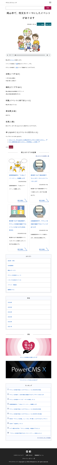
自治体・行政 (48, 24)
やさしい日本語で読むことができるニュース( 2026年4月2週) (25, 409)
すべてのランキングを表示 (44, 437)
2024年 (10, 312)
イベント (12, 60)
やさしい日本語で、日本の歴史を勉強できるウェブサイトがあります (27, 394)
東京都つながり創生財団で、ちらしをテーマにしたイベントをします (39, 178)
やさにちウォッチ (11, 2)
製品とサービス (12, 270)
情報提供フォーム (39, 455)
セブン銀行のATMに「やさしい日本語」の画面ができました (25, 428)
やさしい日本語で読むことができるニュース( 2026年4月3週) (25, 389)
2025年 (10, 307)
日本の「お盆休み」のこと (16, 423)
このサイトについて (18, 455)
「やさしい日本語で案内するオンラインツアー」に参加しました (26, 433)
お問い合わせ (29, 455)
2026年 (10, 302)
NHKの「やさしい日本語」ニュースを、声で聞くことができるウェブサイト (29, 418)
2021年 (10, 326)
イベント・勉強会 (40, 24)
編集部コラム (11, 289)
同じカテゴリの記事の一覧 (42, 156)
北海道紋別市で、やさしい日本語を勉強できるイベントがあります (39, 224)
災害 (17, 63)
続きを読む (20, 200)
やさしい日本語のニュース (14, 275)
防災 (17, 67)
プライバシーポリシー (28, 458)
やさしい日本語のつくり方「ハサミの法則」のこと (22, 399)
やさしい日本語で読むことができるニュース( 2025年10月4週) (26, 414)
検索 (48, 7)
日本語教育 (10, 265)
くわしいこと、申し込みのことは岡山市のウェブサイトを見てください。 (28, 139)
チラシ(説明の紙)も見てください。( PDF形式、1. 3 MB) (24, 141)
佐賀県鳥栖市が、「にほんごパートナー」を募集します (23, 404)
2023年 (10, 316)
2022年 (10, 321)
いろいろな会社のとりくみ (14, 280)
